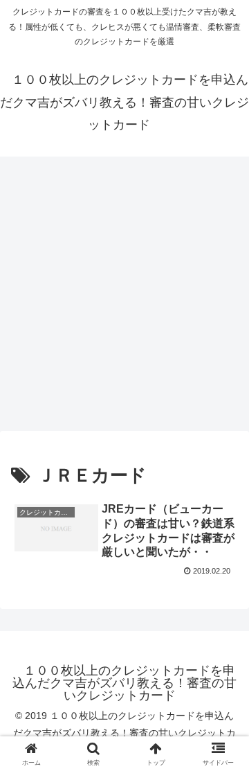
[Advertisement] (124, 298)
